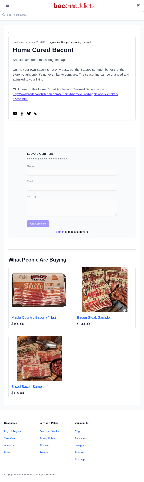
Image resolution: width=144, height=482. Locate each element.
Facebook (80, 438)
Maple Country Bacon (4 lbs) (33, 317)
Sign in (60, 231)
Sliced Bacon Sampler (28, 387)
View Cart (9, 438)
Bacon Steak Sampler (94, 317)
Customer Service (49, 431)
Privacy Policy (47, 438)
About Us (9, 445)
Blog (77, 431)
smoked (86, 42)
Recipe (65, 42)
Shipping (44, 445)
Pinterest (80, 452)
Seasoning (75, 42)
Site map (80, 459)
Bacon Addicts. (29, 474)
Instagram (80, 445)
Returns (44, 452)
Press (7, 452)
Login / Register (13, 431)
